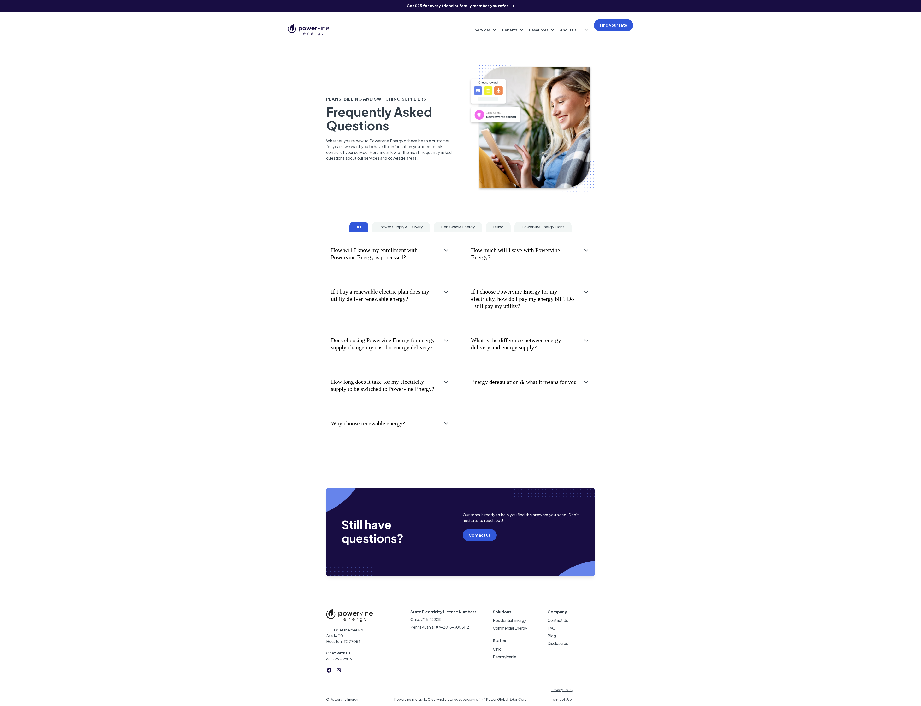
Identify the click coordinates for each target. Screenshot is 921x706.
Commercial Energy (510, 628)
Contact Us (558, 620)
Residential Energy (509, 620)
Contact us (480, 535)
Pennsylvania (504, 656)
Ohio (497, 649)
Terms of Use (561, 699)
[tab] (358, 227)
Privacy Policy (562, 690)
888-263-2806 (339, 659)
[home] (309, 30)
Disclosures (558, 643)
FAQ (551, 628)
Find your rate (613, 25)
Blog (552, 635)
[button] (484, 30)
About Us (568, 30)
